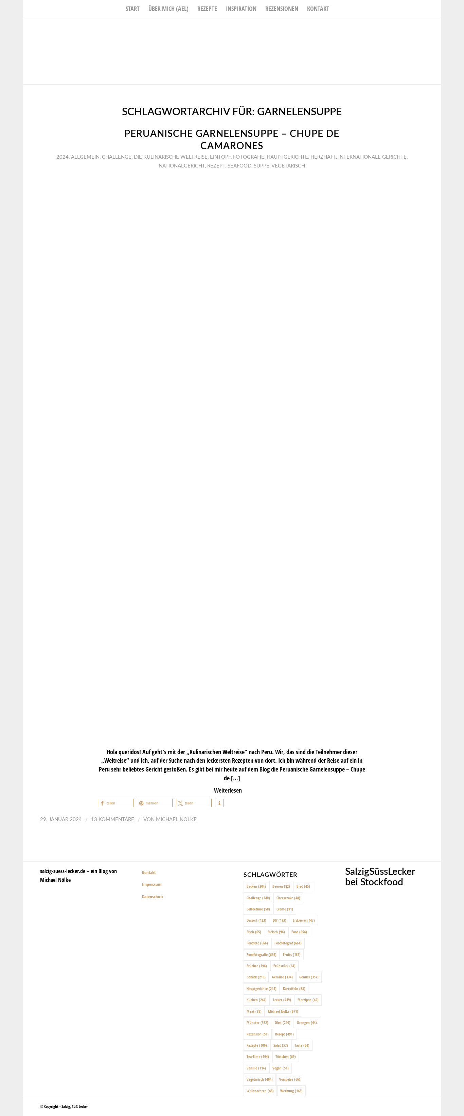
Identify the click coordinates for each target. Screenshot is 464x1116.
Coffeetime (258, 908)
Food (299, 931)
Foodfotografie (261, 954)
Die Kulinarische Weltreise (171, 157)
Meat (254, 1011)
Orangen (307, 1022)
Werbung (291, 1090)
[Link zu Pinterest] (436, 27)
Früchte (257, 965)
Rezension (258, 1034)
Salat (280, 1045)
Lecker (282, 999)
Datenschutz (152, 896)
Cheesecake (288, 897)
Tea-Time (258, 1056)
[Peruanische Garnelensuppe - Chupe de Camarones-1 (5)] (232, 458)
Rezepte (257, 1045)
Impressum (151, 884)
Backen (256, 886)
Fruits (292, 954)
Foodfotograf (288, 942)
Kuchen (257, 999)
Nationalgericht (182, 166)
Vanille (256, 1067)
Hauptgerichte (287, 157)
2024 (62, 157)
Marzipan (308, 999)
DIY (279, 920)
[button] (115, 803)
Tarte (302, 1045)
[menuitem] (132, 8)
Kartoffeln (294, 988)
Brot (303, 886)
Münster (257, 1022)
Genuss (309, 976)
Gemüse (282, 976)
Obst (282, 1022)
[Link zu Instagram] (426, 27)
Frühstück (284, 965)
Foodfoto (257, 942)
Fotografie (248, 157)
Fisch (254, 931)
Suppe (261, 166)
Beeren (281, 886)
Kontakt (149, 872)
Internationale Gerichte (372, 157)
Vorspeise (289, 1079)
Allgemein (85, 157)
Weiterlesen (228, 790)
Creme (284, 908)
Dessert (256, 920)
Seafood (239, 166)
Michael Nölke (176, 819)
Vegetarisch (288, 166)
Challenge (116, 157)
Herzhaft (323, 157)
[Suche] (338, 8)
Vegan (280, 1067)
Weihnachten (260, 1090)
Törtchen (285, 1056)
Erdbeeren (304, 920)
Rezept (216, 166)
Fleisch (276, 931)
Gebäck (256, 976)
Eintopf (220, 157)
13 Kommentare (112, 819)
